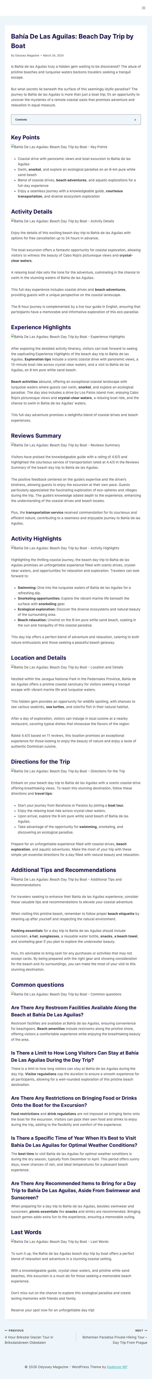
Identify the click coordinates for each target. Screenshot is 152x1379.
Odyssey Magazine (27, 55)
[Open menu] (143, 8)
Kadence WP (117, 1367)
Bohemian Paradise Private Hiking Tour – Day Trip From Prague (115, 1337)
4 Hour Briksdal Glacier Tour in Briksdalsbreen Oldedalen (29, 1337)
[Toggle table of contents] (135, 119)
